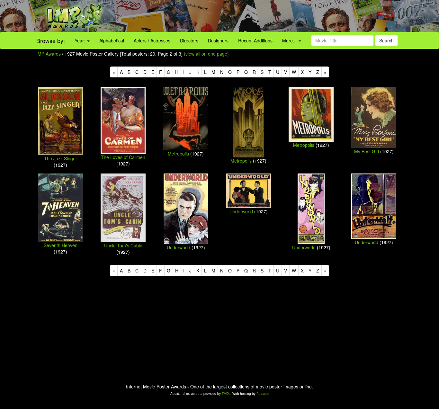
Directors (189, 40)
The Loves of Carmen (123, 157)
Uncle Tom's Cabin (123, 245)
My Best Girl (366, 151)
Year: (80, 40)
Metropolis (178, 153)
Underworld (178, 247)
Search (386, 40)
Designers (218, 40)
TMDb (226, 393)
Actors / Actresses (152, 40)
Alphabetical (111, 40)
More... (290, 40)
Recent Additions (255, 40)
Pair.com (262, 393)
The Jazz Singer (60, 158)
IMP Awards (48, 53)
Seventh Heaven (60, 245)
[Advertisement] (274, 16)
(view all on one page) (206, 53)
